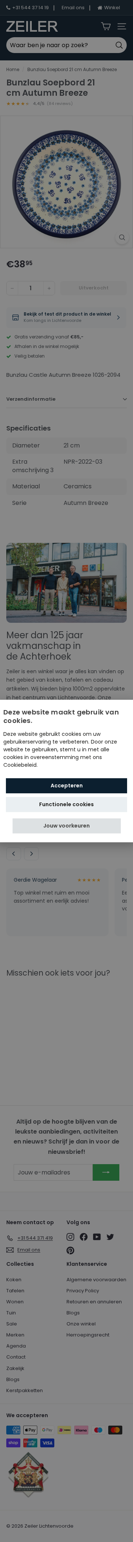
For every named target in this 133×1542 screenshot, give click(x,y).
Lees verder (54, 765)
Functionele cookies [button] (66, 804)
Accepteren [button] (67, 785)
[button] (67, 826)
